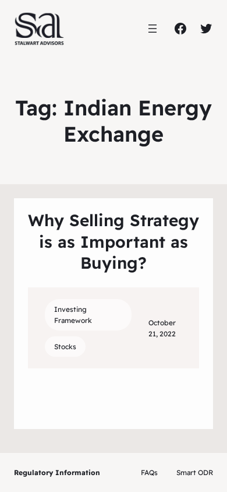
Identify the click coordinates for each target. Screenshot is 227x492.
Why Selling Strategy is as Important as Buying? (113, 241)
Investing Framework (73, 315)
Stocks (65, 346)
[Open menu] (152, 29)
